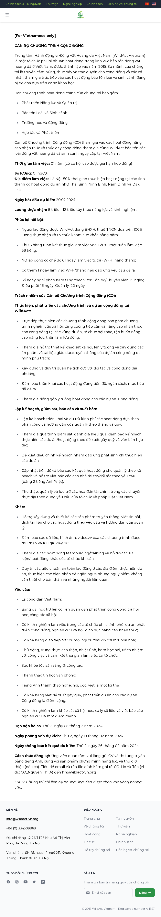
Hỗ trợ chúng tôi (97, 850)
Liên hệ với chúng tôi (122, 4)
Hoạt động (92, 834)
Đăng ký (145, 892)
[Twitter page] (34, 882)
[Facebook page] (8, 882)
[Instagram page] (17, 882)
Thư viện (52, 4)
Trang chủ (92, 818)
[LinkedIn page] (43, 882)
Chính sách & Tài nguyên (23, 4)
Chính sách (95, 4)
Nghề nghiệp (72, 4)
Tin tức (89, 842)
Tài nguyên (125, 818)
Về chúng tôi (94, 826)
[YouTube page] (25, 882)
